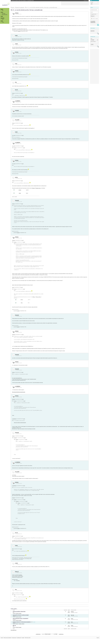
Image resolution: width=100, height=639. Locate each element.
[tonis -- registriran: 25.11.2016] (13, 64)
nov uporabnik (93, 21)
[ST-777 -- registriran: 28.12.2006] (13, 90)
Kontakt (23, 637)
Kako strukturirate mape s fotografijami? (20, 618)
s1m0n (16, 563)
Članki (2, 16)
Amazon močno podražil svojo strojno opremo (22, 0)
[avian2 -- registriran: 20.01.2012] (13, 44)
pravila (3, 22)
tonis (16, 63)
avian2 (16, 43)
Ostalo (2, 20)
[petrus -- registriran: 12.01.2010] (13, 178)
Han (16, 82)
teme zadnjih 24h (4, 14)
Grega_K (17, 571)
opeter (16, 545)
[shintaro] (13, 13)
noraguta (17, 110)
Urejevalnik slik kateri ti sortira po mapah (21, 615)
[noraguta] (13, 111)
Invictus (16, 52)
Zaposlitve (2, 18)
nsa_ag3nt (17, 119)
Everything (20, 574)
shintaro (16, 13)
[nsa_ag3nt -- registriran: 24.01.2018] (13, 120)
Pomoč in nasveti (18, 613)
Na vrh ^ (98, 637)
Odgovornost (14, 637)
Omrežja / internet (21, 623)
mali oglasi (3, 13)
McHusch (14, 622)
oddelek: (43, 634)
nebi (13, 626)
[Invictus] (13, 52)
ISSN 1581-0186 (27, 637)
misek (16, 35)
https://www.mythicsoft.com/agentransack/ (18, 391)
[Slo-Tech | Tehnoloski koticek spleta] (6, 4)
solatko (72, 625)
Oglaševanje (19, 637)
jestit (13, 612)
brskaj (3, 19)
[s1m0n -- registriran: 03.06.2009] (13, 563)
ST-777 (16, 89)
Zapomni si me (93, 14)
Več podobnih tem (13, 630)
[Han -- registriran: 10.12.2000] (13, 83)
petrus (16, 177)
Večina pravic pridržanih (7, 637)
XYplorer (33, 188)
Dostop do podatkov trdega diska (19, 611)
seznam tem (92, 30)
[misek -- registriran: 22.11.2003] (13, 36)
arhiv (2, 10)
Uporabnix (14, 619)
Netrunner (14, 615)
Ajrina (72, 621)
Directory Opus (38, 188)
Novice (2, 9)
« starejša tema (38, 634)
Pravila (2, 637)
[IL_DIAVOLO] (13, 101)
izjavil (22, 93)
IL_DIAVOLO (17, 100)
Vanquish (17, 200)
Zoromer (72, 611)
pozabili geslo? (93, 22)
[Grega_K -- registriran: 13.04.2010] (13, 572)
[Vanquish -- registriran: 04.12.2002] (13, 201)
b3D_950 (72, 615)
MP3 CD (14, 625)
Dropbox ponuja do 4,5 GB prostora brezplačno (22, 621)
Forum (2, 12)
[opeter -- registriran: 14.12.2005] (13, 546)
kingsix (72, 618)
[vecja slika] (19, 190)
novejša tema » (61, 634)
